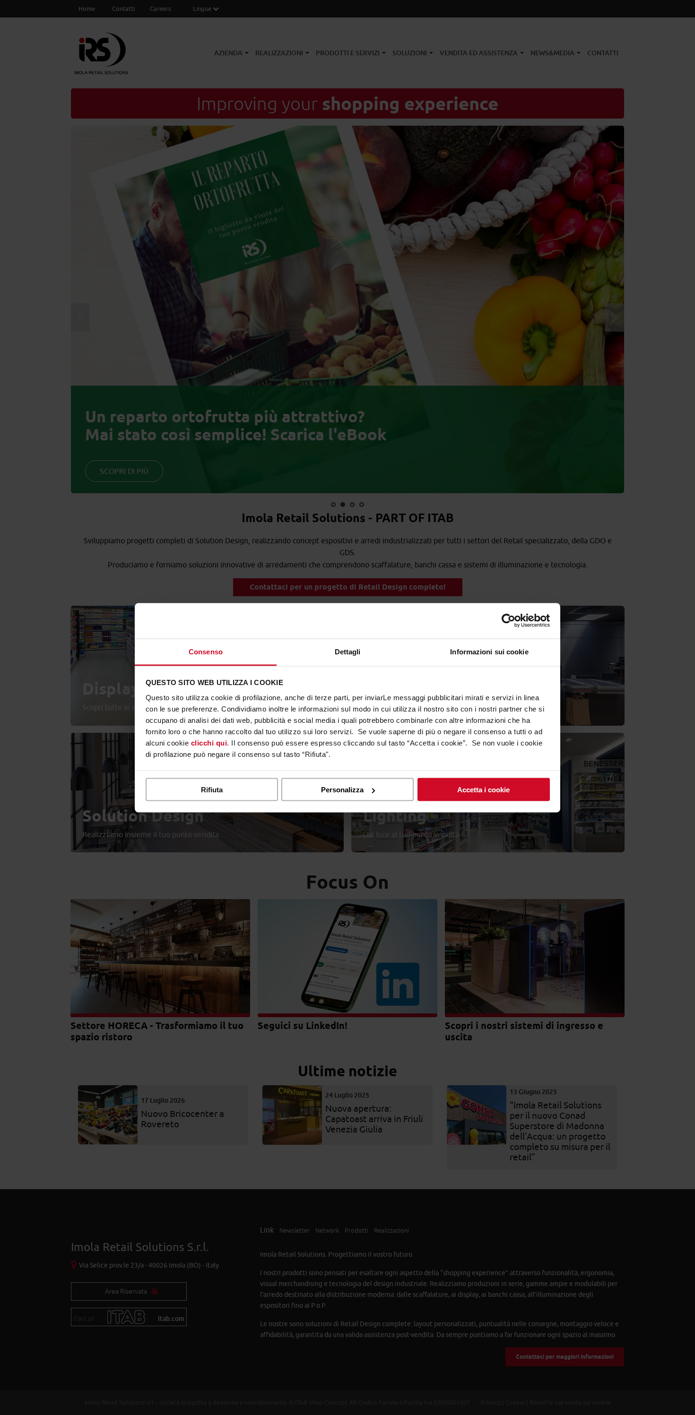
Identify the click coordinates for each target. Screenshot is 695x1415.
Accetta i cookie (483, 790)
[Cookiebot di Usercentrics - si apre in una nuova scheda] (508, 621)
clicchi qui (209, 742)
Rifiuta (212, 790)
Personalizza (342, 790)
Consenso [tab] (206, 651)
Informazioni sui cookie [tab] (489, 651)
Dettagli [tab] (348, 651)
